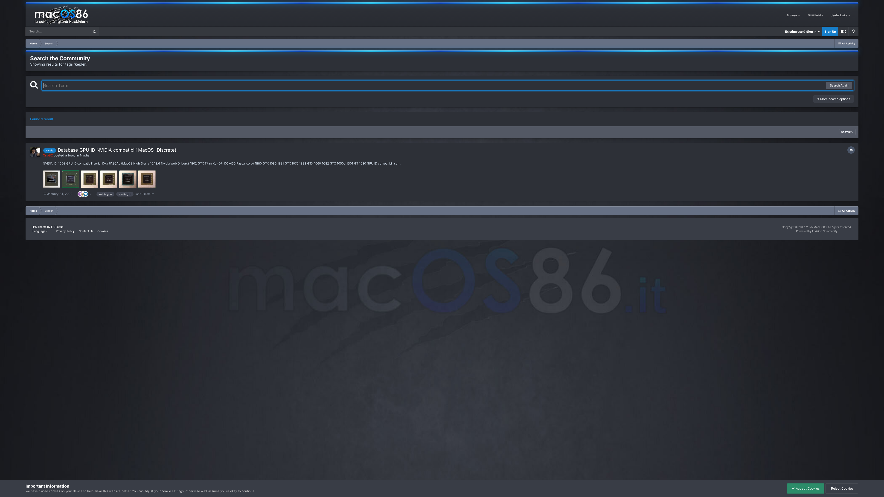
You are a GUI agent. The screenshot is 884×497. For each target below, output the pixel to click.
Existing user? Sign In (801, 31)
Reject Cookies (841, 488)
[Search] (94, 31)
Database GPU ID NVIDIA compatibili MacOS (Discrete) (117, 150)
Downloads (815, 15)
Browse (792, 15)
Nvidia (85, 155)
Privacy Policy (65, 231)
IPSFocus (57, 226)
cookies (54, 491)
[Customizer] (843, 31)
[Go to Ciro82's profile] (35, 152)
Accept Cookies (807, 488)
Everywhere (75, 31)
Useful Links (839, 15)
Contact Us (86, 231)
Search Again (839, 85)
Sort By (846, 132)
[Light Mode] (853, 31)
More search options (834, 99)
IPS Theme (39, 226)
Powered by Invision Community (816, 231)
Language (39, 231)
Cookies (102, 231)
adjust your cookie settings (164, 491)
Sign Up (830, 31)
